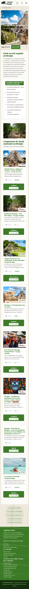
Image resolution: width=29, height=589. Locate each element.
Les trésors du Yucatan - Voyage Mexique (12, 477)
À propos (5, 544)
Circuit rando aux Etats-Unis (14, 515)
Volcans (5, 557)
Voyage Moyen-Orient (9, 575)
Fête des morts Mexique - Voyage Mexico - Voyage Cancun (12, 351)
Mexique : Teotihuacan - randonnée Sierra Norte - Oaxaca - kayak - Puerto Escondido (12, 399)
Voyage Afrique (7, 563)
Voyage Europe (7, 573)
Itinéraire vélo (6, 551)
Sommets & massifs (8, 555)
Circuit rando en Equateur (15, 522)
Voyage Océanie (7, 577)
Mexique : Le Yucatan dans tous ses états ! (14, 306)
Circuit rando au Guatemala (14, 511)
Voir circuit (13, 188)
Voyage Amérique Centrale (10, 565)
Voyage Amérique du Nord (10, 566)
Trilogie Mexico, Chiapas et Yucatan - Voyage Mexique (13, 170)
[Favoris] (24, 152)
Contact (14, 586)
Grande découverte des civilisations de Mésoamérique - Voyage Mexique (14, 260)
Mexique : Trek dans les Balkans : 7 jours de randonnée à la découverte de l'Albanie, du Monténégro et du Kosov (14, 431)
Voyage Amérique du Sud (9, 568)
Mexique (7, 47)
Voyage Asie (6, 570)
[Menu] (17, 3)
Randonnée (15, 47)
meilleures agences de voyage (11, 536)
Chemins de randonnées (9, 553)
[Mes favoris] (22, 3)
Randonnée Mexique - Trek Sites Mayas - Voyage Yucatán (14, 215)
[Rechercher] (26, 3)
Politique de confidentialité (10, 547)
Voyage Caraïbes (7, 571)
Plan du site (6, 545)
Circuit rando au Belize (14, 508)
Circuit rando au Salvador (15, 518)
